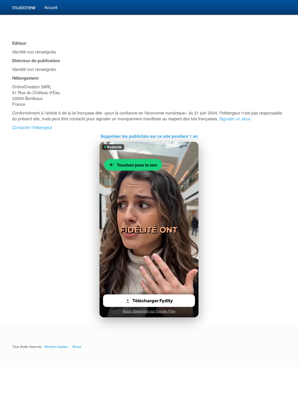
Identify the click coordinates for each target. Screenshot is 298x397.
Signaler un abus (235, 118)
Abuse (76, 346)
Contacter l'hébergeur (32, 127)
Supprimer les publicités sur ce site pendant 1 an (149, 136)
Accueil (50, 7)
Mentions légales (56, 346)
